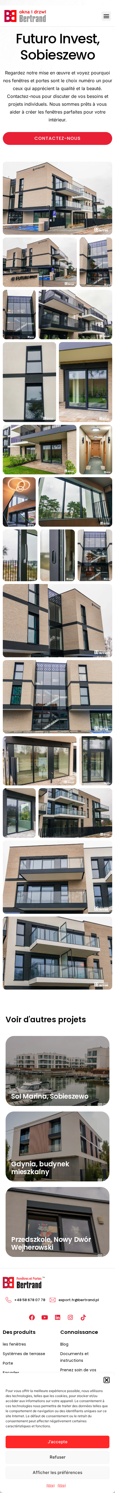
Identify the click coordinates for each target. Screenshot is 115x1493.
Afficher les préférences (57, 1472)
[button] (106, 1380)
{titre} (50, 1485)
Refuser (58, 1457)
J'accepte (58, 1441)
